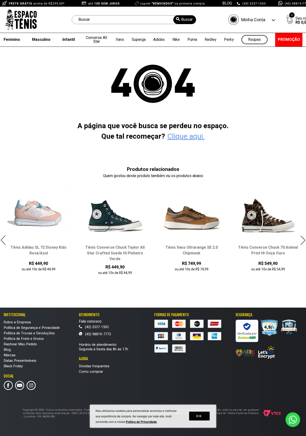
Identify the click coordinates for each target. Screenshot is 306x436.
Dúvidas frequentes (94, 366)
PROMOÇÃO (289, 39)
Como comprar (91, 371)
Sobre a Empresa (17, 322)
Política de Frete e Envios (24, 338)
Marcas (10, 355)
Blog (7, 349)
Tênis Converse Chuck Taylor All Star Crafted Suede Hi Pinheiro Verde (86, 253)
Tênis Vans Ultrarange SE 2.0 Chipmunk (163, 250)
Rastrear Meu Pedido (20, 344)
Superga (139, 40)
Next (303, 240)
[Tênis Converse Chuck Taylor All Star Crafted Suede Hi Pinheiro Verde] (86, 213)
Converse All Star (96, 39)
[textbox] (134, 19)
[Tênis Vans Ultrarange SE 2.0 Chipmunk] (163, 213)
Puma (192, 40)
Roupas (254, 39)
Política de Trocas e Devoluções (29, 333)
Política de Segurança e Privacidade (32, 327)
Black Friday (13, 366)
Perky (229, 40)
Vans (120, 40)
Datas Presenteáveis (20, 360)
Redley (210, 40)
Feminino (12, 40)
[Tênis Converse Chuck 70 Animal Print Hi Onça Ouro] (239, 213)
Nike (176, 40)
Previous (3, 240)
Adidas (159, 40)
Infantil (68, 40)
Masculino (41, 40)
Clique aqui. (186, 136)
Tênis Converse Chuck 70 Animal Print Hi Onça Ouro (239, 250)
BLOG (227, 3)
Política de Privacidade (141, 422)
